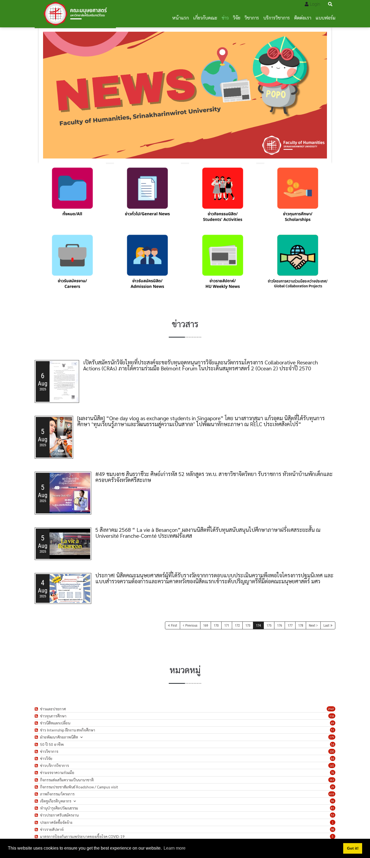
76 (332, 772)
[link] (72, 196)
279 (331, 737)
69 (332, 723)
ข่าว (225, 17)
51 (332, 730)
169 (205, 625)
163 (331, 780)
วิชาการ (252, 17)
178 (300, 625)
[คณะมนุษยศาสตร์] (75, 13)
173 (247, 625)
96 (332, 801)
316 (331, 716)
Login (315, 4)
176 (279, 625)
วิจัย (236, 17)
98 (332, 829)
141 (331, 765)
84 (332, 758)
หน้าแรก (180, 17)
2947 (331, 709)
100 (331, 751)
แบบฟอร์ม (325, 17)
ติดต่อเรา (302, 17)
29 (332, 787)
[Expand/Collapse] (81, 737)
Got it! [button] (353, 848)
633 (331, 794)
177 (290, 625)
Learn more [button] (175, 848)
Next (312, 625)
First (174, 625)
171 (226, 625)
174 (258, 625)
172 (237, 625)
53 (332, 815)
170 (216, 625)
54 (332, 744)
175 (269, 625)
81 (332, 808)
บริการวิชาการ (276, 17)
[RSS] (37, 708)
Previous (191, 625)
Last (326, 625)
